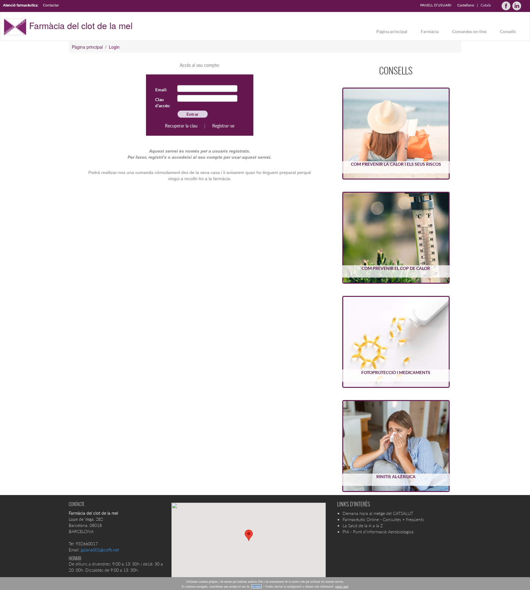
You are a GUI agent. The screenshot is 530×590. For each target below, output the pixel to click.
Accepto (256, 586)
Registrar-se (223, 125)
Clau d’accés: (162, 102)
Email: (161, 89)
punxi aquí (341, 586)
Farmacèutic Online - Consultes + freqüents (383, 519)
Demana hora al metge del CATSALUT (378, 513)
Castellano (465, 5)
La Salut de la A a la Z (363, 525)
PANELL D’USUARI (435, 5)
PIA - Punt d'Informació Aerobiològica (378, 531)
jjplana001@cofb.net (100, 549)
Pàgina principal (391, 31)
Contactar (51, 5)
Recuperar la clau (181, 125)
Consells (508, 31)
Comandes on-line (469, 31)
